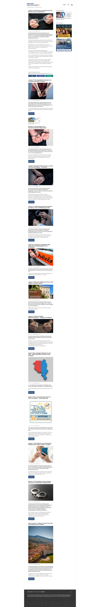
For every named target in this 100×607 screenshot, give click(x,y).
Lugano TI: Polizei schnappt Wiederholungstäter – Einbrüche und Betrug (40, 317)
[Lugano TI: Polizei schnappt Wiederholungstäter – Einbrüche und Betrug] (40, 326)
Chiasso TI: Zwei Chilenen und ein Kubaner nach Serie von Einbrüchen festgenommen (39, 482)
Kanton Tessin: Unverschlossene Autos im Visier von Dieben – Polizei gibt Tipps (39, 397)
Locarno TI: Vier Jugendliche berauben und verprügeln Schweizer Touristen (39, 80)
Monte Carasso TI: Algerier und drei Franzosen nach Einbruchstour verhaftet (40, 524)
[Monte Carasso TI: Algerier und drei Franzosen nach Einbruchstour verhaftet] (40, 544)
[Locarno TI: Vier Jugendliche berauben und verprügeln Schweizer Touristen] (40, 91)
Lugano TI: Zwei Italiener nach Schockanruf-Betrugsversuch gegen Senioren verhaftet (40, 444)
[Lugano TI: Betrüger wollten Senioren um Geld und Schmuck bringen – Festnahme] (40, 177)
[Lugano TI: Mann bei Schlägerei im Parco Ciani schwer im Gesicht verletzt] (40, 292)
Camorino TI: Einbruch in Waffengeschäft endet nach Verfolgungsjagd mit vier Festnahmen (39, 246)
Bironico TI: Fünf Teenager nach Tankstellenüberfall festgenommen (37, 127)
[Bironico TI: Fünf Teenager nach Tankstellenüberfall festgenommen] (40, 137)
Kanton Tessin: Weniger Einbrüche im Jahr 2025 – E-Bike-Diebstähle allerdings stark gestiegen (39, 354)
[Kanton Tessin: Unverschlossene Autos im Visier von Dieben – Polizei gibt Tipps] (40, 412)
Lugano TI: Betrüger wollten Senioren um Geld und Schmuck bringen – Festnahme (40, 166)
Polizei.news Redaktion (36, 100)
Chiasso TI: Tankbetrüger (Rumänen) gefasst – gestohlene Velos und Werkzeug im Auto (40, 207)
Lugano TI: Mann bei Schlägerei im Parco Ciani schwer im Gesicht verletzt (40, 282)
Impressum (30, 591)
